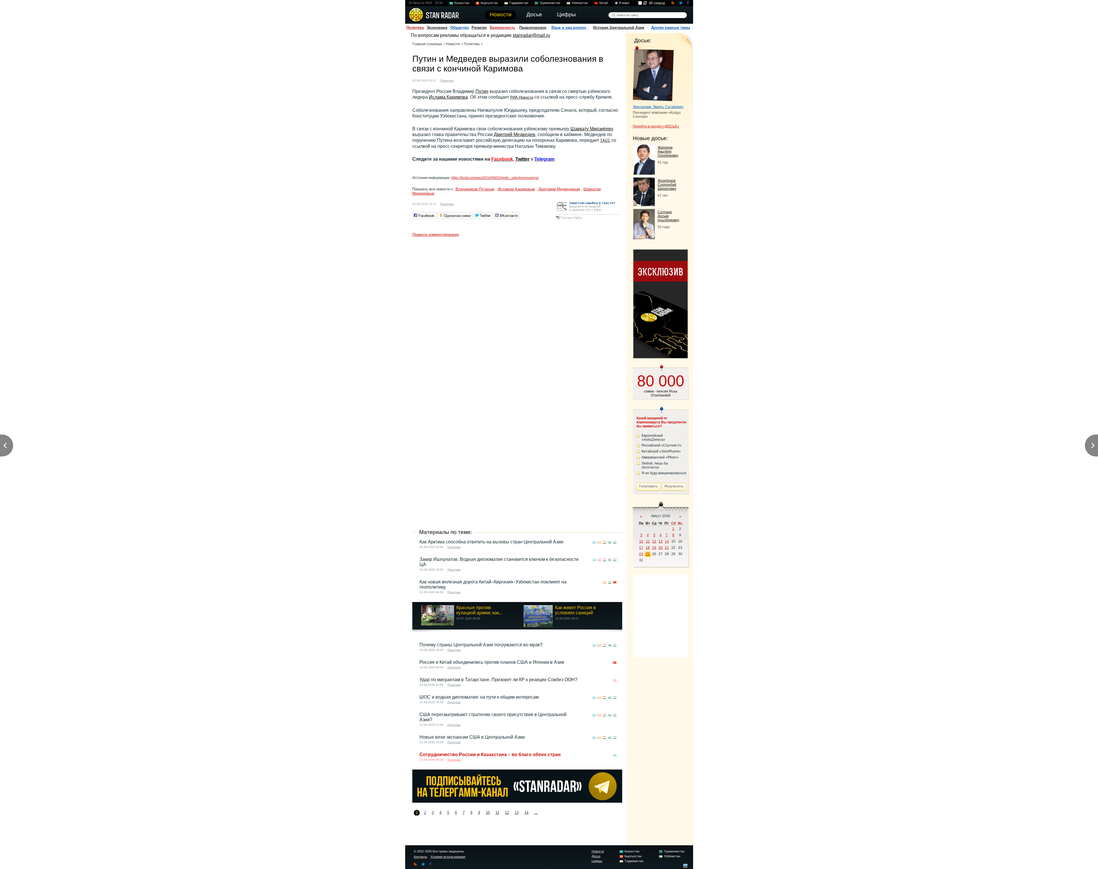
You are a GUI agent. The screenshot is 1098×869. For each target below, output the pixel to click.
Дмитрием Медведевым (559, 189)
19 (654, 548)
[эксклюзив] (660, 356)
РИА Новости (521, 97)
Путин (482, 91)
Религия (479, 27)
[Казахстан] (594, 542)
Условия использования (447, 856)
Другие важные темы (670, 27)
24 (641, 554)
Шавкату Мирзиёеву (591, 128)
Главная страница (427, 44)
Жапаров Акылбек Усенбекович (668, 152)
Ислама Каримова (448, 97)
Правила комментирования (435, 234)
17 (641, 548)
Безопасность (502, 27)
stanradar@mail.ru (531, 35)
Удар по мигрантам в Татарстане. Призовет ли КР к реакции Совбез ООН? (498, 679)
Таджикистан (518, 3)
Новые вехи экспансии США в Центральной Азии (472, 737)
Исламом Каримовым (516, 189)
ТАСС (605, 140)
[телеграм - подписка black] (517, 801)
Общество (459, 27)
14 (526, 812)
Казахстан (461, 3)
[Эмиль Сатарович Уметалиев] (653, 73)
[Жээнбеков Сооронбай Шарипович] (644, 204)
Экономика (437, 27)
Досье (596, 856)
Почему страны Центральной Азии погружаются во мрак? (480, 644)
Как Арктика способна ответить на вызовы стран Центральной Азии (491, 541)
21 (667, 548)
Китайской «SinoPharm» (661, 451)
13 (517, 812)
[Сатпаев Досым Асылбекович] (644, 237)
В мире (624, 3)
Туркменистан (550, 3)
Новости (453, 44)
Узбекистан (580, 3)
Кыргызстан (489, 3)
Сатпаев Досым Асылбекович (668, 216)
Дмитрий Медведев (514, 134)
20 (661, 548)
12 (507, 812)
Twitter (522, 159)
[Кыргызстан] (599, 542)
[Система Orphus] (588, 219)
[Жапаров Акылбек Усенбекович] (644, 173)
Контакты (420, 856)
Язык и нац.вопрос (568, 27)
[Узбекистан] (461, 80)
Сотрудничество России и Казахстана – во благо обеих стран (490, 754)
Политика (415, 27)
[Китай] (614, 582)
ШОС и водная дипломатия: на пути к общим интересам (479, 697)
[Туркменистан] (609, 542)
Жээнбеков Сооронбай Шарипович (667, 185)
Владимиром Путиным (474, 189)
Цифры (597, 861)
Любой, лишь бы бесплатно (655, 465)
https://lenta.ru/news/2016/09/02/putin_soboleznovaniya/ (495, 178)
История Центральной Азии (618, 27)
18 (648, 548)
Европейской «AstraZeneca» (653, 438)
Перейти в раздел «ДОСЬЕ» (656, 126)
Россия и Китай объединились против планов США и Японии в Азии (491, 662)
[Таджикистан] (604, 542)
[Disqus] (517, 311)
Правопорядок (532, 27)
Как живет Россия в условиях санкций (575, 610)
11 (497, 812)
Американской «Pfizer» (660, 457)
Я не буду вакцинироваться (664, 473)
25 (648, 554)
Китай (603, 3)
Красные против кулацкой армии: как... (479, 610)
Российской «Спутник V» (662, 445)
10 (488, 812)
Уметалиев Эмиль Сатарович (658, 107)
